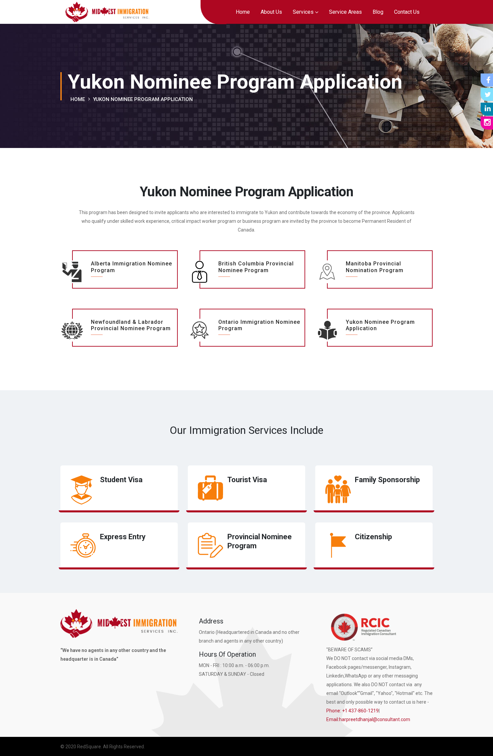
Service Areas (345, 12)
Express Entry (123, 537)
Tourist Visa (247, 479)
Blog (378, 12)
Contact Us (407, 12)
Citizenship (373, 537)
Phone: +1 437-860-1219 (352, 710)
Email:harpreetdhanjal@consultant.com (368, 719)
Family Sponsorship (387, 479)
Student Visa (121, 479)
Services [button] (303, 12)
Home (243, 12)
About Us (271, 12)
